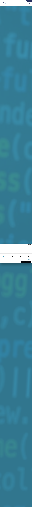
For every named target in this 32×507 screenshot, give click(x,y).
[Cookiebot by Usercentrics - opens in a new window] (27, 244)
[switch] (12, 256)
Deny (6, 261)
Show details (28, 259)
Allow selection (16, 261)
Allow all (26, 261)
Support (29, 0)
